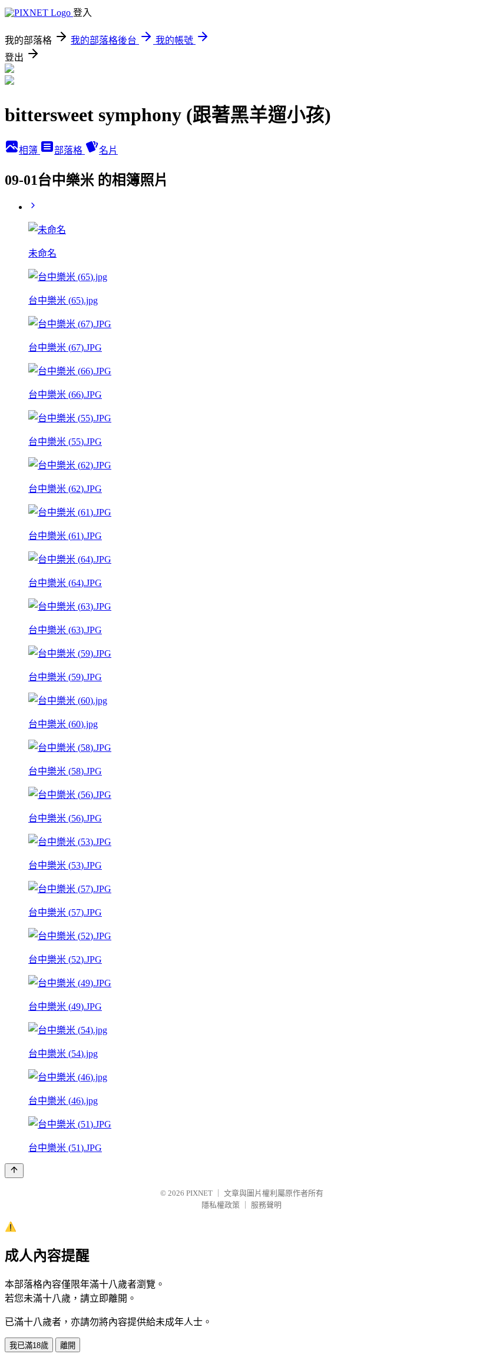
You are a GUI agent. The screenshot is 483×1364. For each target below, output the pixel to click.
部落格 (69, 150)
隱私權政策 (220, 1204)
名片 (108, 150)
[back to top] (14, 1170)
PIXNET (199, 1193)
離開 (67, 1345)
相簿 (29, 150)
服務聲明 (266, 1204)
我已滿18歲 (28, 1345)
